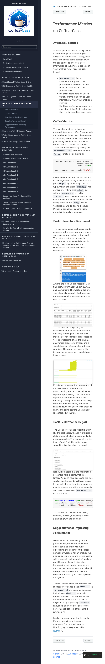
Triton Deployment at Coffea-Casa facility (17, 136)
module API (12, 260)
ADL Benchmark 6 (10, 183)
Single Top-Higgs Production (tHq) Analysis (17, 197)
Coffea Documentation (12, 72)
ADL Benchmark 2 (10, 167)
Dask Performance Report (15, 121)
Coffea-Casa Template (12, 154)
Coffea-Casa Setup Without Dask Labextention (16, 223)
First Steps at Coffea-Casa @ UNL (17, 82)
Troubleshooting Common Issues (16, 142)
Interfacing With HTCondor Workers (17, 131)
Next (87, 12)
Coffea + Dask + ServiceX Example (17, 209)
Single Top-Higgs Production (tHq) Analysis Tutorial (17, 203)
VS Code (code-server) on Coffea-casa (17, 98)
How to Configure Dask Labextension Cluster (18, 229)
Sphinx (56, 653)
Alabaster (73, 653)
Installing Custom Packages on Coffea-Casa (19, 91)
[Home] (54, 6)
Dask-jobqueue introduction (14, 63)
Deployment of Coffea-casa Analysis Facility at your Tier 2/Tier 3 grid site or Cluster (19, 245)
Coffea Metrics (11, 114)
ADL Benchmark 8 (10, 192)
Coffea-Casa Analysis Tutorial (15, 158)
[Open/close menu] (2, 82)
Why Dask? (7, 59)
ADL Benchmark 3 (10, 171)
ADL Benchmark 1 (10, 163)
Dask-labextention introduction (15, 67)
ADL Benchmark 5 (10, 179)
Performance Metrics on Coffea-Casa (17, 104)
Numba (56, 630)
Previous (61, 12)
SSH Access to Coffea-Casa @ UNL (18, 86)
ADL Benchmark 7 (10, 188)
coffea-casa (20, 3)
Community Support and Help (15, 271)
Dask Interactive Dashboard (16, 117)
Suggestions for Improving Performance (15, 126)
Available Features (12, 110)
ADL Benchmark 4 (10, 175)
